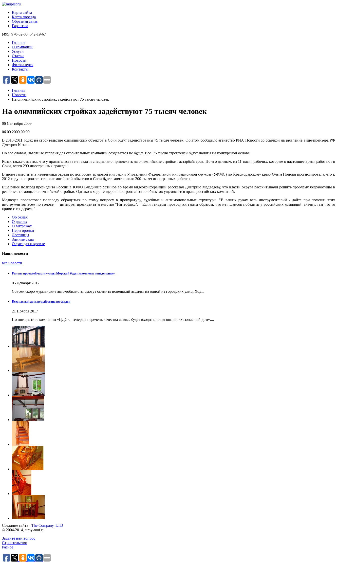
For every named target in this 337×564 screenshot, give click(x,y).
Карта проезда (24, 17)
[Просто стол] (173, 359)
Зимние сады (23, 239)
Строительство (14, 543)
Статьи (18, 56)
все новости (12, 263)
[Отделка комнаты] (173, 408)
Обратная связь (24, 21)
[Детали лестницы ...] (173, 507)
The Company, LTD (47, 525)
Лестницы (20, 235)
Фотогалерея (22, 65)
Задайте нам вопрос (18, 538)
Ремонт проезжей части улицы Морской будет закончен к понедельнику (63, 273)
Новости (19, 60)
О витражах (22, 226)
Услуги (18, 51)
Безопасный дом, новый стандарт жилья (41, 301)
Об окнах (20, 217)
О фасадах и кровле (28, 244)
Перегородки (23, 230)
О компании (22, 47)
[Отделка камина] (173, 384)
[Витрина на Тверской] (173, 336)
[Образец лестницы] (173, 433)
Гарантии (20, 26)
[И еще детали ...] (173, 458)
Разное (7, 547)
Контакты (20, 69)
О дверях (19, 221)
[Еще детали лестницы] (173, 482)
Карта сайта (22, 12)
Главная (18, 42)
